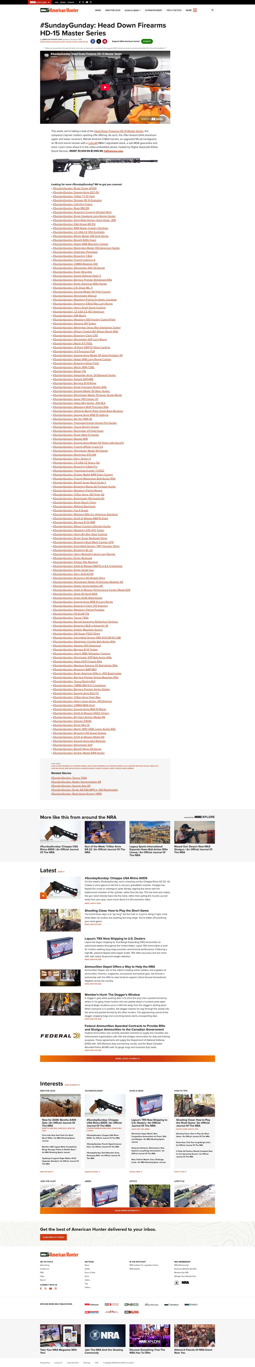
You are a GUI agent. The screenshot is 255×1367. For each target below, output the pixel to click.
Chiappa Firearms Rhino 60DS (99, 1128)
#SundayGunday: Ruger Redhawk (72, 558)
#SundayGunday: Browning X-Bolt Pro (75, 467)
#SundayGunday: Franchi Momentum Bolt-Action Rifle (84, 479)
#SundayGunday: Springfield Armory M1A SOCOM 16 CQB (87, 638)
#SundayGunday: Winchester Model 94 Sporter (80, 451)
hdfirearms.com (113, 151)
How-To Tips (181, 1090)
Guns (87, 1276)
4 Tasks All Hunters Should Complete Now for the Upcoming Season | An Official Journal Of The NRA (194, 1154)
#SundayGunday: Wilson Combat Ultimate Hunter (82, 526)
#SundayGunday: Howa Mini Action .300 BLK (79, 403)
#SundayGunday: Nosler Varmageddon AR (78, 586)
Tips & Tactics (174, 10)
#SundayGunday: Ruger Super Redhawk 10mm (80, 538)
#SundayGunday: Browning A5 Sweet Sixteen (79, 733)
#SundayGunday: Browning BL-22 (73, 550)
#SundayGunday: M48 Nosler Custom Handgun (80, 228)
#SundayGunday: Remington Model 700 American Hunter (86, 248)
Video (112, 768)
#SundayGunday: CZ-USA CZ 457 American (78, 312)
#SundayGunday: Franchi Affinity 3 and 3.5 (78, 447)
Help (42, 1276)
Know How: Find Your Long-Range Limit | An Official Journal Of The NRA (193, 1144)
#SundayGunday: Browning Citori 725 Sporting (80, 606)
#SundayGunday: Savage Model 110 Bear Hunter (81, 391)
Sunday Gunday (102, 768)
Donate (71, 2)
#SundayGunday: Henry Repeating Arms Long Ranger (84, 554)
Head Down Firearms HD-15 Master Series (118, 131)
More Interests (71, 1085)
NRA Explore (134, 1268)
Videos (43, 42)
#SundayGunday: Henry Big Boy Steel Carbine (80, 534)
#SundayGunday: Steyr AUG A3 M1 (73, 574)
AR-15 (125, 766)
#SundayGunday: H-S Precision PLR (74, 351)
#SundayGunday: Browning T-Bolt (72, 256)
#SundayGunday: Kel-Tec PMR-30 (72, 419)
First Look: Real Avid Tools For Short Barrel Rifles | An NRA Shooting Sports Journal (58, 1138)
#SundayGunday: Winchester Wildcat (75, 296)
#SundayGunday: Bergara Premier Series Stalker (81, 689)
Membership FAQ (181, 1272)
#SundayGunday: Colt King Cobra (72, 204)
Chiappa (90, 1131)
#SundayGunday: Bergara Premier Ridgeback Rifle (82, 280)
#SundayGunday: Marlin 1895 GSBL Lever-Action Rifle (84, 729)
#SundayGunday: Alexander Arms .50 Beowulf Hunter (84, 375)
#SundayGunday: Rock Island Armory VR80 (76, 794)
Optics (133, 1181)
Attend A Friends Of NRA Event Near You (193, 1351)
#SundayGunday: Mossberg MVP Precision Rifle (81, 407)
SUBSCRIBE (53, 1237)
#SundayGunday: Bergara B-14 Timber (75, 649)
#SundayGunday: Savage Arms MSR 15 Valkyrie (81, 415)
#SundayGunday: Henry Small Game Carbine (79, 308)
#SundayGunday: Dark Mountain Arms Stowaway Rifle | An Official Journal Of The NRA (103, 1155)
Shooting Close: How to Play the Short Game (117, 910)
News (98, 10)
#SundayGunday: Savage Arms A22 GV (76, 192)
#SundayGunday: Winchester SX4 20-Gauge (79, 268)
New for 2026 (112, 10)
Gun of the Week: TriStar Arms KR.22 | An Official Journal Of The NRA (105, 849)
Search (43, 1280)
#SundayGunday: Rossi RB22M (71, 208)
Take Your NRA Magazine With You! (58, 1351)
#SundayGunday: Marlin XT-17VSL (73, 343)
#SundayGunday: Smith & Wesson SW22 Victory (81, 713)
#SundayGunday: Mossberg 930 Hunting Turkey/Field (84, 320)
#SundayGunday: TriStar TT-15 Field (74, 196)
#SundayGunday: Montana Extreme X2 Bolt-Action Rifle (85, 665)
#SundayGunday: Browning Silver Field (76, 363)
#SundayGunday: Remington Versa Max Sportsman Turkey (87, 327)
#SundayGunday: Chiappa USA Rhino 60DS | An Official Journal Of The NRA (59, 849)
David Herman (128, 768)
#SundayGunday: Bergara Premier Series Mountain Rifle (85, 677)
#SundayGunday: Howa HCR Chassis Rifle (77, 661)
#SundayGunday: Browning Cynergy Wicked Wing (82, 212)
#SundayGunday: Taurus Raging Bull (74, 681)
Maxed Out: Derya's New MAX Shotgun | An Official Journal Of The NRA (193, 849)
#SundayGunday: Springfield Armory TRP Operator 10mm (86, 546)
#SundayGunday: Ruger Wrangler (72, 272)
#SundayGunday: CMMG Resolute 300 (75, 264)
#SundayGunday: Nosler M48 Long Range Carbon (82, 359)
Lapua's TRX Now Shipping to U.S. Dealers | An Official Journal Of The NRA (149, 1123)
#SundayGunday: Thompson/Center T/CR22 (78, 471)
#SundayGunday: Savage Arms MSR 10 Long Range (83, 602)
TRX (142, 1129)
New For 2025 (47, 1090)
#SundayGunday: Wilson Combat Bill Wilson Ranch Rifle (85, 331)
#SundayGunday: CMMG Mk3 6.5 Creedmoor (79, 685)
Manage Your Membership (185, 1276)
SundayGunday (153, 10)
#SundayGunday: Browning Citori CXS (75, 335)
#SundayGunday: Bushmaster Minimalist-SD (78, 498)
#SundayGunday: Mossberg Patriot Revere (77, 490)
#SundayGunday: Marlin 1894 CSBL (74, 367)
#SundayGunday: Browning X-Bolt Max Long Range (83, 304)
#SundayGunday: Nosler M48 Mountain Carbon (80, 244)
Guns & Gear (132, 10)
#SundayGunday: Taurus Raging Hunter (76, 427)
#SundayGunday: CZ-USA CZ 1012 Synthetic (79, 232)
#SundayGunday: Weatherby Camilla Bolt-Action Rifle (84, 642)
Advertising (44, 1265)
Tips (196, 1129)
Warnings (87, 1363)
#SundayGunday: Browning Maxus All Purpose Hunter (84, 486)
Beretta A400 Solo (50, 1128)
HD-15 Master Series (114, 766)
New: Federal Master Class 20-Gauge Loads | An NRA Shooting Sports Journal (148, 1161)
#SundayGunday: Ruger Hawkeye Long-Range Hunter (84, 216)
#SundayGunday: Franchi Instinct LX (74, 260)
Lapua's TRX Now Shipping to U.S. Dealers (115, 938)
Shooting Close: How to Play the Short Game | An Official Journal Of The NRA (193, 1123)
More (60, 872)
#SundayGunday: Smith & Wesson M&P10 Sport (80, 518)
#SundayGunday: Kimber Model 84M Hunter (79, 753)
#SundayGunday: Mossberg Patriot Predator (79, 610)
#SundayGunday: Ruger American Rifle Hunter (80, 284)
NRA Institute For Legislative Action (143, 1265)
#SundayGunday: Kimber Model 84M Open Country (83, 475)
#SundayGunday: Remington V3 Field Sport (78, 431)
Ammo (147, 1129)
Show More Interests (142, 1210)
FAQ (42, 1272)
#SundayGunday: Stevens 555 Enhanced (77, 646)
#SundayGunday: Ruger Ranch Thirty (74, 502)
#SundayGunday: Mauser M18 (70, 439)
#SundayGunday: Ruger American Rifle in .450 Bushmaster (87, 673)
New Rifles (69, 768)
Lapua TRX (135, 1129)
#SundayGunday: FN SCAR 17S (71, 614)
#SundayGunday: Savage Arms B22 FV (76, 693)
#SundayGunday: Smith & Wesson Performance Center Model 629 (91, 590)
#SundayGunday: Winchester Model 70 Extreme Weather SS (88, 582)
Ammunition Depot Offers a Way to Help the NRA (120, 966)
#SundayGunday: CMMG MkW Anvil (74, 705)
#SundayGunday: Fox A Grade (70, 510)
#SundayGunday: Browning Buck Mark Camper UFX (83, 542)
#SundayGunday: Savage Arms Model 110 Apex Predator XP (88, 355)
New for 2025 (45, 1172)
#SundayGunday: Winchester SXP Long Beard (80, 339)
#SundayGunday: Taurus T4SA (70, 618)
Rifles (85, 42)
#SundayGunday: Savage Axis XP (71, 786)
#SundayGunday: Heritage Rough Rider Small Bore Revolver (88, 411)
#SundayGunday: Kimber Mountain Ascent (77, 630)
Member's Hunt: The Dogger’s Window (112, 994)
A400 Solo (62, 1128)
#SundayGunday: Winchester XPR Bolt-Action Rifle (82, 657)
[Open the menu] (194, 10)
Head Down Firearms (96, 766)
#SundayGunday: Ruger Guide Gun (73, 570)
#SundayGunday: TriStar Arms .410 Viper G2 (78, 494)
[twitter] (99, 40)
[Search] (212, 10)
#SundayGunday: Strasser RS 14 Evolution (77, 200)
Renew (63, 2)
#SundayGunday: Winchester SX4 (72, 745)
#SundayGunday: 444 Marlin (69, 316)
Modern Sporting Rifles (138, 766)
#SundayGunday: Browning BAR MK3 (75, 669)
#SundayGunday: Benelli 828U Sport (74, 240)
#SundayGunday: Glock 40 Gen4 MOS (75, 594)
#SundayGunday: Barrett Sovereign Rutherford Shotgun (85, 622)
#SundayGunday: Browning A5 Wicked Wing (79, 578)
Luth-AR (92, 143)
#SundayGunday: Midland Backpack (74, 506)
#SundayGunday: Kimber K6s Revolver (75, 562)
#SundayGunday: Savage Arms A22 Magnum (79, 741)
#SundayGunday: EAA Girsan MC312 (74, 224)
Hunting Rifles (57, 768)
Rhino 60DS (116, 1128)
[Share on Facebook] (93, 40)
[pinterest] (105, 40)
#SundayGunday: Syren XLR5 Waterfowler (77, 598)
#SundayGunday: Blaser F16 (69, 371)
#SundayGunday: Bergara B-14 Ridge (74, 383)
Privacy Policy (45, 1363)
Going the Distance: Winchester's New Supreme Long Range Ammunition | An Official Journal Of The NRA (148, 1151)
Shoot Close (181, 1129)
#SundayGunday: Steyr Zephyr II (72, 459)
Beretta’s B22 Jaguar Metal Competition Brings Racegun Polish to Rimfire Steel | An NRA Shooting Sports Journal (59, 1149)
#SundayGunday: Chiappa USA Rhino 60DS (116, 878)
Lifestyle (179, 1181)
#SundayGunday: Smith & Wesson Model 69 (78, 737)
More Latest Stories (138, 1058)
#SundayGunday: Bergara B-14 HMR (74, 522)
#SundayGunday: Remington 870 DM (74, 455)
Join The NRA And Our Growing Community (104, 1351)
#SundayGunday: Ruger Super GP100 (75, 188)
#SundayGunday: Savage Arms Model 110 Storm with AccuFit (88, 443)
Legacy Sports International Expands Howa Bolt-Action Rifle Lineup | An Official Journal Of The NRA (148, 850)
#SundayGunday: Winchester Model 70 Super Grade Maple (87, 395)
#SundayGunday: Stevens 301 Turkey (74, 323)
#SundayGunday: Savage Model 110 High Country (82, 292)
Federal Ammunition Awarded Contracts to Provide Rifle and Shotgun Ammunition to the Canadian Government (125, 1027)
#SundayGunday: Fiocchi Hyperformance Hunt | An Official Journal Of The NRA (104, 1145)
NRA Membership (181, 1265)
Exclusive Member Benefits (185, 1268)
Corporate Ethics (73, 1363)
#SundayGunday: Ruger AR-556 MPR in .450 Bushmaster (84, 790)
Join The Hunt (48, 1181)
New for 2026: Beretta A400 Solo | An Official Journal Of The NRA (59, 1123)
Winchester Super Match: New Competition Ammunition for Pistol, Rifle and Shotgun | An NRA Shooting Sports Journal (148, 1137)
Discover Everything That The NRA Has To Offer (147, 1351)
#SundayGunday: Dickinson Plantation (75, 252)
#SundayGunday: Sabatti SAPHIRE (73, 379)
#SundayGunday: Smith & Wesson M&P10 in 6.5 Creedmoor (87, 566)
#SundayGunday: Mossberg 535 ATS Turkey (78, 530)
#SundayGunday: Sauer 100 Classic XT (75, 399)
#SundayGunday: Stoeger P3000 (72, 721)
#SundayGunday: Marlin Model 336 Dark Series (81, 236)
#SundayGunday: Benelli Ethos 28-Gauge (77, 749)
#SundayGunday (58, 42)
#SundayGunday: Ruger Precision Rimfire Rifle (80, 387)
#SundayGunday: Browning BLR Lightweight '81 (80, 626)
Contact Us (44, 1268)
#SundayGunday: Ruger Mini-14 (71, 725)
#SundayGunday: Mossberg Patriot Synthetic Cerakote (85, 300)
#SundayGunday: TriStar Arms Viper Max (77, 697)
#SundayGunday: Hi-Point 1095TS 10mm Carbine (81, 347)
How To (191, 1129)
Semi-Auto (154, 766)
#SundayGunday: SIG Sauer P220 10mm (76, 634)
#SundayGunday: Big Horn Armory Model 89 (79, 717)
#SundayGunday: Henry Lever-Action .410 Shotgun (82, 701)
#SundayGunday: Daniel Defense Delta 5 (77, 276)
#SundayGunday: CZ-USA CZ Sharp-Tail (76, 463)
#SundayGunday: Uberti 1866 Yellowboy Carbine (81, 653)
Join (56, 2)
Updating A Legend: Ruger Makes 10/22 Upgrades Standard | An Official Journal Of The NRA (60, 1161)
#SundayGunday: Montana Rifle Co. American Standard (85, 514)
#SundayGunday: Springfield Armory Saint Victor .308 (84, 220)
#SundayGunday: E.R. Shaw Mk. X (73, 288)
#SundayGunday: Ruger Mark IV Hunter (76, 435)
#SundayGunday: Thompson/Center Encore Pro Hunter (85, 423)
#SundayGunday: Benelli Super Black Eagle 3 (79, 483)
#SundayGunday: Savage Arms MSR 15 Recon (79, 709)
